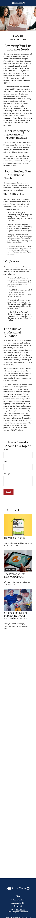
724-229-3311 (20, 910)
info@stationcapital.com (20, 911)
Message (7, 474)
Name (6, 450)
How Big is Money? (15, 538)
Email (5, 462)
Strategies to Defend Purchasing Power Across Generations (16, 615)
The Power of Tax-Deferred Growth (14, 575)
